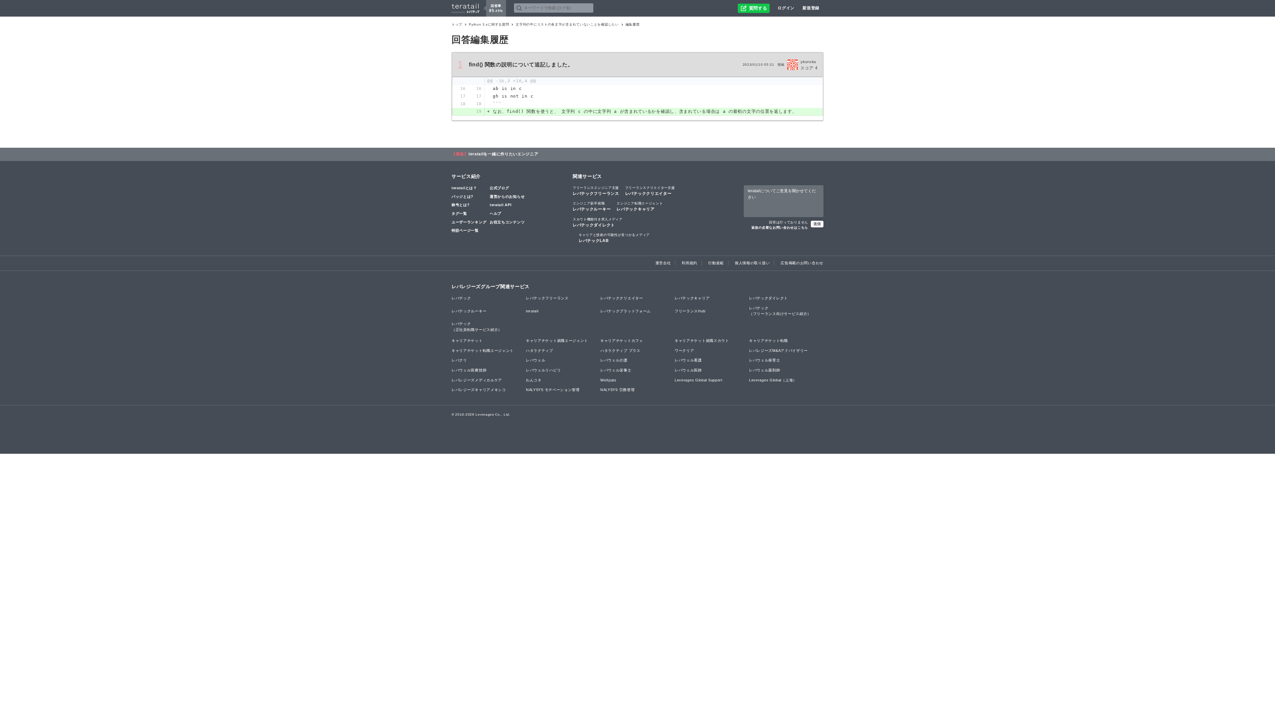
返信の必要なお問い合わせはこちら (779, 227)
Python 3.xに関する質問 (489, 24)
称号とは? (461, 205)
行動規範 (716, 263)
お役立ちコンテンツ (507, 222)
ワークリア (684, 351)
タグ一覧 (459, 213)
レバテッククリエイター (650, 191)
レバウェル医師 (688, 370)
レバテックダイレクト (598, 222)
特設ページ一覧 (465, 230)
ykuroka (808, 62)
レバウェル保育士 (764, 360)
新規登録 (811, 8)
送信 (817, 224)
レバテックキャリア (640, 206)
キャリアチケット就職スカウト (702, 341)
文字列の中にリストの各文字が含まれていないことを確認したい (567, 24)
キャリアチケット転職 (768, 341)
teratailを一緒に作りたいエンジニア (503, 154)
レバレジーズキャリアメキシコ (479, 390)
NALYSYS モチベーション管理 (553, 390)
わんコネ (534, 380)
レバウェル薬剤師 (764, 370)
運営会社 (663, 263)
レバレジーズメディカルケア (477, 380)
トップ (457, 24)
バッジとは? (462, 197)
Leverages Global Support (698, 380)
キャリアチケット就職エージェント (557, 341)
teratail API (500, 205)
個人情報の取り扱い (752, 263)
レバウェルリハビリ (543, 370)
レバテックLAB (614, 238)
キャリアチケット (467, 341)
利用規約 (689, 263)
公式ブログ (499, 188)
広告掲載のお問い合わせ (802, 263)
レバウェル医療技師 (469, 370)
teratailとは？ (464, 188)
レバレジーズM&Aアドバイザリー (778, 351)
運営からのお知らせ (507, 197)
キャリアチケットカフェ (621, 341)
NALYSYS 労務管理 (617, 390)
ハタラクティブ (539, 351)
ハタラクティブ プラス (620, 351)
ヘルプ (495, 213)
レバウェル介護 (614, 360)
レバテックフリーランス (596, 191)
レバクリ (459, 360)
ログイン (786, 8)
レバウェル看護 (688, 360)
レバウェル (536, 360)
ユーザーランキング (469, 222)
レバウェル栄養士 (616, 370)
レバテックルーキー (592, 206)
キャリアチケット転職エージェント (483, 351)
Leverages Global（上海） (773, 380)
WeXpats (608, 380)
